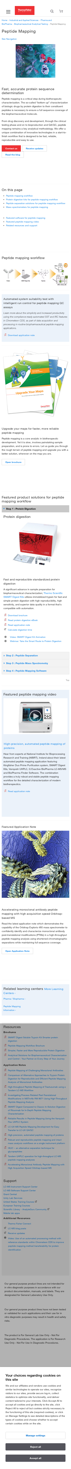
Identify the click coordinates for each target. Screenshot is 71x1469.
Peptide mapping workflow (19, 195)
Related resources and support (21, 225)
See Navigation (9, 38)
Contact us (11, 148)
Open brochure (13, 462)
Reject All (35, 1446)
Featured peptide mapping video (22, 221)
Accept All (35, 1458)
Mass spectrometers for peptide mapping (27, 207)
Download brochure (17, 615)
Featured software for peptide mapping (25, 217)
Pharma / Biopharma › (14, 998)
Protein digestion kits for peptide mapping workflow (32, 199)
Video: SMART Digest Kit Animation (27, 637)
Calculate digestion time (20, 629)
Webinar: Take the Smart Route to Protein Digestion (35, 641)
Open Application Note (17, 951)
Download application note (21, 335)
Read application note (19, 625)
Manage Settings (35, 1435)
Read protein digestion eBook (23, 620)
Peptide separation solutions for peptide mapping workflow (35, 203)
